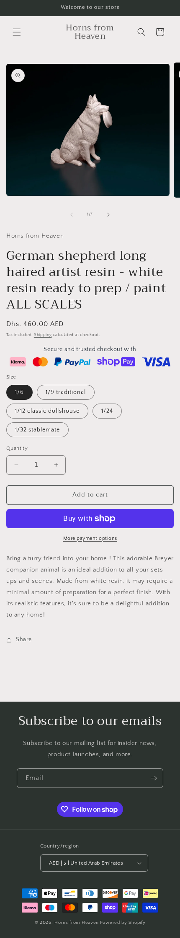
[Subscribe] (153, 778)
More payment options (90, 538)
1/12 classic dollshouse (47, 411)
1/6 (19, 392)
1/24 (107, 411)
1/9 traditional (66, 392)
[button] (17, 32)
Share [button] (24, 639)
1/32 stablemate (37, 429)
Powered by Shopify (123, 922)
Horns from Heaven (76, 922)
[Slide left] (71, 215)
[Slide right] (108, 215)
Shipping (43, 335)
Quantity (17, 448)
